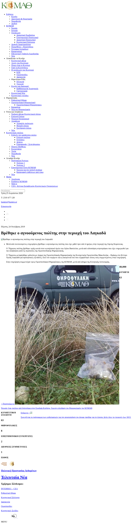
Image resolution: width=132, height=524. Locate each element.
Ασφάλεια (15, 121)
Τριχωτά (19, 84)
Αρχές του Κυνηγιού (19, 63)
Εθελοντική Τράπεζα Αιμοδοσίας (25, 54)
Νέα (13, 56)
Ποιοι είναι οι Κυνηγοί (20, 65)
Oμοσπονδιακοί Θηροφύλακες (29, 105)
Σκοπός (14, 28)
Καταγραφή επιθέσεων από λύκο (29, 172)
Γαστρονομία (21, 91)
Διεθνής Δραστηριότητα (21, 44)
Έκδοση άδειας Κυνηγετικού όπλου (26, 114)
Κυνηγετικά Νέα (18, 93)
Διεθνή (14, 23)
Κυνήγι (14, 16)
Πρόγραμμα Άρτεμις (19, 160)
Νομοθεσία (16, 21)
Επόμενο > (76, 415)
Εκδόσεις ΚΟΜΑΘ (19, 181)
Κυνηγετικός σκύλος (14, 133)
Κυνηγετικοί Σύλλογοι (25, 42)
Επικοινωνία (6, 206)
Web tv (14, 184)
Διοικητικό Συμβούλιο (25, 35)
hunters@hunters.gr (9, 202)
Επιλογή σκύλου (23, 137)
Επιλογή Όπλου (17, 116)
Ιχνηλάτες (20, 140)
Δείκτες (19, 142)
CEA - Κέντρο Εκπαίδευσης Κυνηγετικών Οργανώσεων (34, 186)
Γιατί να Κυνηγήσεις (19, 68)
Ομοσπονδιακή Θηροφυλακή (23, 102)
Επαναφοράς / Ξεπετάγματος (28, 144)
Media (8, 177)
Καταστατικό (16, 51)
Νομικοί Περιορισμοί (20, 119)
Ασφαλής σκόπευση (24, 123)
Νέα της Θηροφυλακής (20, 109)
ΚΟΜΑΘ (10, 26)
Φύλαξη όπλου (22, 126)
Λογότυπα (15, 179)
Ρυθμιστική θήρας (8, 493)
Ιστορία (14, 30)
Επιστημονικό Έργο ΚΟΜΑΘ (23, 167)
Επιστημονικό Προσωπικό (27, 37)
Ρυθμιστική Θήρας (19, 100)
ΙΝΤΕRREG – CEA (9, 489)
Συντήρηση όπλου (23, 128)
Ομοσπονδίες (22, 75)
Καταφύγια (15, 107)
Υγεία (13, 151)
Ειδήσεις (9, 14)
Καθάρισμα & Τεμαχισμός (27, 88)
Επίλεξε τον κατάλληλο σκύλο (23, 135)
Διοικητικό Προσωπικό (26, 40)
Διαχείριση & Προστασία (21, 19)
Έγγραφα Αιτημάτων (19, 49)
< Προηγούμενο (46, 406)
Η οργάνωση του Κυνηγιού (22, 70)
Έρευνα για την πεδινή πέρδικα (29, 170)
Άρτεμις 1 (20, 163)
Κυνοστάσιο (16, 149)
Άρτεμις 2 (20, 165)
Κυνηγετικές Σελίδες (9, 511)
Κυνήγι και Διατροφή (20, 86)
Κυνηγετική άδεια (18, 61)
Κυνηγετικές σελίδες (19, 95)
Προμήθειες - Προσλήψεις (22, 47)
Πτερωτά (20, 82)
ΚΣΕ (18, 72)
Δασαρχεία (20, 77)
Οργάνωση (15, 33)
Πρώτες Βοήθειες (18, 147)
